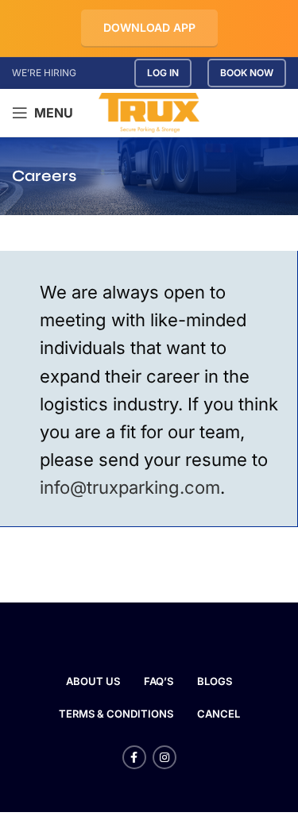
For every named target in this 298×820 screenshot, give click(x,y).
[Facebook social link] (134, 757)
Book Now (246, 73)
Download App (149, 27)
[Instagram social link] (164, 757)
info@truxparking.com (130, 487)
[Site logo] (149, 111)
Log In (163, 73)
